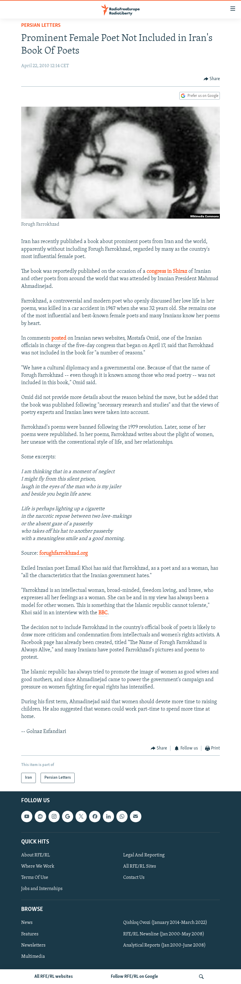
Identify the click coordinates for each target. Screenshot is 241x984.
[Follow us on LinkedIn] (108, 816)
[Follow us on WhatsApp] (122, 816)
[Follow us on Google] (67, 816)
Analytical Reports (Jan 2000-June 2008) (164, 945)
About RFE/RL (35, 855)
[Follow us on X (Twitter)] (81, 816)
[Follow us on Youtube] (26, 816)
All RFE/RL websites (53, 976)
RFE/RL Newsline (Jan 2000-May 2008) (163, 934)
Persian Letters (41, 25)
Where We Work (37, 866)
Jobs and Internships (42, 888)
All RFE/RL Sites (139, 866)
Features (30, 934)
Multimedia (33, 956)
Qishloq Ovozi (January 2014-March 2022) (165, 922)
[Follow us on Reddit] (40, 816)
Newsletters (33, 945)
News (27, 922)
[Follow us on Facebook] (94, 816)
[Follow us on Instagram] (54, 816)
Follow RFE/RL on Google (134, 976)
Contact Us (134, 877)
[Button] (212, 79)
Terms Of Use (34, 877)
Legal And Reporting (144, 855)
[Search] (201, 976)
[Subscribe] (135, 816)
